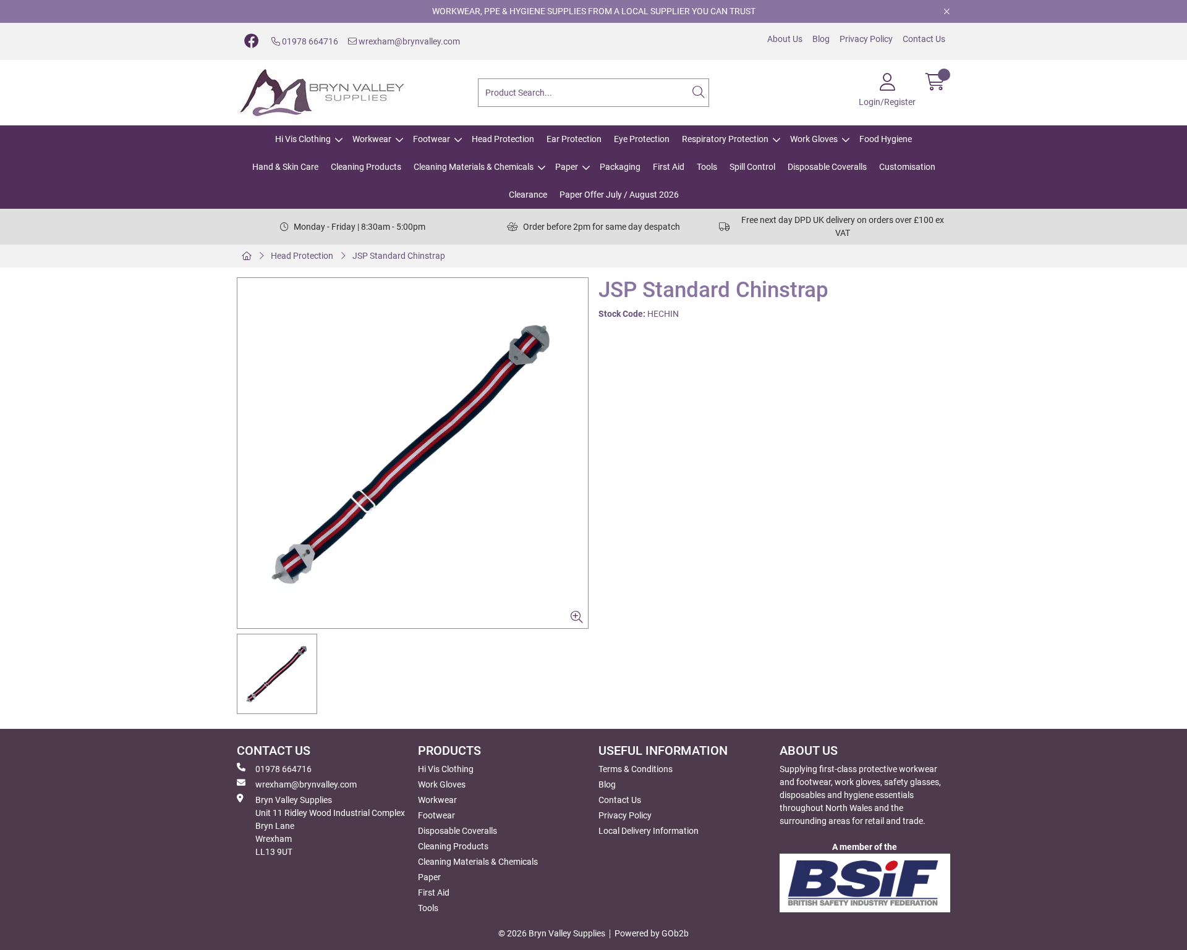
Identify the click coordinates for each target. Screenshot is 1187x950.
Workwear (371, 139)
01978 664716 (309, 41)
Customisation (907, 167)
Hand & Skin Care (285, 167)
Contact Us (924, 39)
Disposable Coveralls (827, 167)
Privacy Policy (866, 39)
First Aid (668, 167)
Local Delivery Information (648, 831)
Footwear (431, 139)
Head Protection (503, 139)
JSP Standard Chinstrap (398, 256)
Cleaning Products (366, 167)
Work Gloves (814, 139)
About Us (784, 39)
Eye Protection (642, 139)
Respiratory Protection (725, 139)
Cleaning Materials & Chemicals (474, 167)
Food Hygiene (885, 139)
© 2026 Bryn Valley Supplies (551, 933)
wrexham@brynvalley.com (408, 41)
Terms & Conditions (635, 769)
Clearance (528, 195)
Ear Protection (574, 139)
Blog (821, 39)
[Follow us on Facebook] (251, 41)
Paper (566, 167)
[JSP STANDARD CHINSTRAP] (413, 453)
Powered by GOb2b (652, 933)
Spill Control (752, 167)
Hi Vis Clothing (303, 139)
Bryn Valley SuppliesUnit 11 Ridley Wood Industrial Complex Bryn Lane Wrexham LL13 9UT (330, 826)
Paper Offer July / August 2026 (619, 195)
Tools (707, 167)
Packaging (620, 167)
